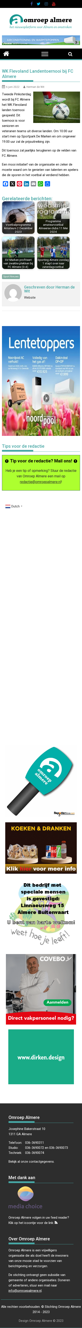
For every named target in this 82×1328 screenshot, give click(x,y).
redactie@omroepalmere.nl (40, 482)
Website (30, 298)
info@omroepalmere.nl (25, 1291)
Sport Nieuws (11, 276)
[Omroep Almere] (6, 53)
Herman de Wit (35, 86)
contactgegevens (41, 1162)
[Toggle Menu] (44, 54)
